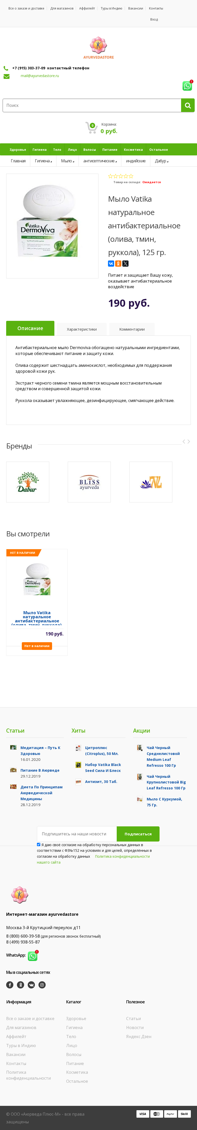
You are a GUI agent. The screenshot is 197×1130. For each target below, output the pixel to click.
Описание (30, 328)
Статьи (133, 1018)
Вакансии (135, 8)
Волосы (73, 1054)
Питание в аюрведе (40, 770)
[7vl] (150, 482)
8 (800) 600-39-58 (23, 936)
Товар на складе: (127, 182)
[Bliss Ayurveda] (89, 482)
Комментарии (132, 329)
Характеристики (82, 329)
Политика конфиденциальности (28, 1075)
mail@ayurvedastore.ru (40, 75)
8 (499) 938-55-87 (23, 942)
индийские (135, 161)
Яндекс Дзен (138, 1036)
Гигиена (42, 161)
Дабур (160, 161)
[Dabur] (27, 482)
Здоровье (76, 1018)
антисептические (98, 161)
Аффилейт (87, 8)
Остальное (77, 1081)
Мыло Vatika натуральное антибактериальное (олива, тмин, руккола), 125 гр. (37, 618)
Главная (18, 161)
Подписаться (138, 833)
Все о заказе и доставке (26, 8)
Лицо (71, 1045)
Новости (135, 1027)
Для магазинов (61, 8)
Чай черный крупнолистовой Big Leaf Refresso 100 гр (166, 782)
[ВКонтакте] (111, 263)
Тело (71, 1036)
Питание (75, 1063)
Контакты (156, 8)
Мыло (66, 161)
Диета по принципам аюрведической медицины (42, 793)
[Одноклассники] (118, 263)
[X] (125, 263)
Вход (154, 19)
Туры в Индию (111, 8)
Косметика (77, 1072)
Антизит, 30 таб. (101, 781)
